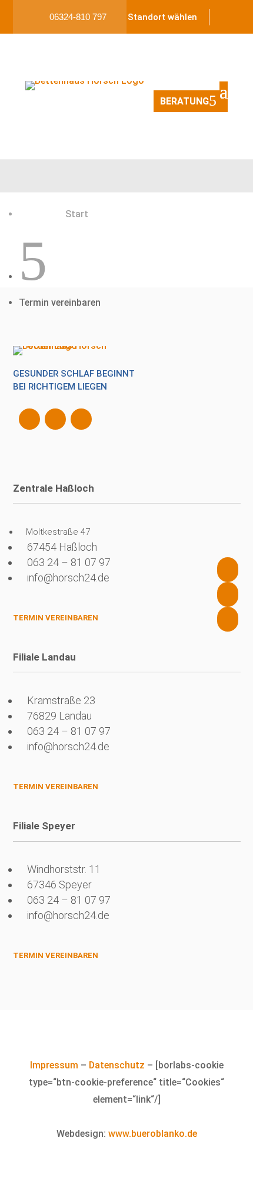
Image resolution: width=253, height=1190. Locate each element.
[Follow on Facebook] (29, 419)
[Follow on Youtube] (55, 419)
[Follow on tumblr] (81, 419)
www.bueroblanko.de (152, 1133)
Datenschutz (117, 1065)
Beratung (184, 101)
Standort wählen (162, 17)
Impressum (54, 1065)
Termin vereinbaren (55, 617)
